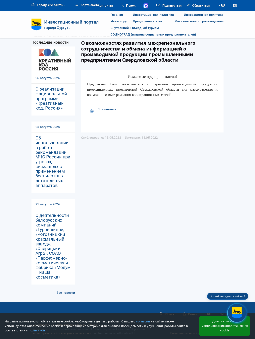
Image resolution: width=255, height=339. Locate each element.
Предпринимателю (147, 21)
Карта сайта (89, 5)
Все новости (66, 293)
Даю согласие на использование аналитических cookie (225, 325)
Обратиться (200, 5)
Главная (117, 15)
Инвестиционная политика (153, 15)
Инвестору (119, 21)
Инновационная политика (204, 15)
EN (235, 5)
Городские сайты (50, 5)
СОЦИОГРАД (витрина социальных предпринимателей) (153, 34)
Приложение (106, 109)
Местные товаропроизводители (196, 21)
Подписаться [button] (172, 5)
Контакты (105, 5)
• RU (222, 5)
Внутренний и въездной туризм (135, 28)
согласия (143, 321)
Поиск (130, 5)
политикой (37, 330)
